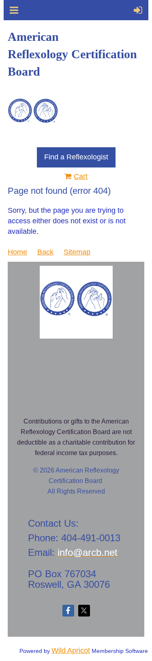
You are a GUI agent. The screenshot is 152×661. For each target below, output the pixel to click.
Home (17, 252)
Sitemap (77, 252)
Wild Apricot (70, 650)
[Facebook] (68, 611)
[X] (84, 611)
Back (45, 252)
